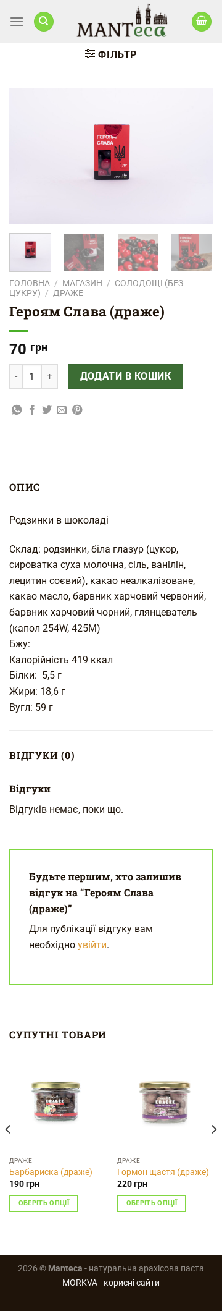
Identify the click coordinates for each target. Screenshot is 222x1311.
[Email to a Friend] (62, 410)
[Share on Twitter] (47, 410)
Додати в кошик (125, 376)
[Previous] (29, 155)
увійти (92, 945)
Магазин (82, 283)
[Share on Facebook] (32, 410)
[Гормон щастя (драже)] (165, 1102)
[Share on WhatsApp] (17, 410)
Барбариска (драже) (50, 1172)
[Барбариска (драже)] (57, 1102)
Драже (68, 293)
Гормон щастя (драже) (163, 1172)
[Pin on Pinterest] (77, 410)
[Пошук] (44, 22)
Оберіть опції (43, 1203)
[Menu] (16, 21)
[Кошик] (202, 22)
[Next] (193, 155)
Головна (29, 283)
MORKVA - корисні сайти (111, 1283)
